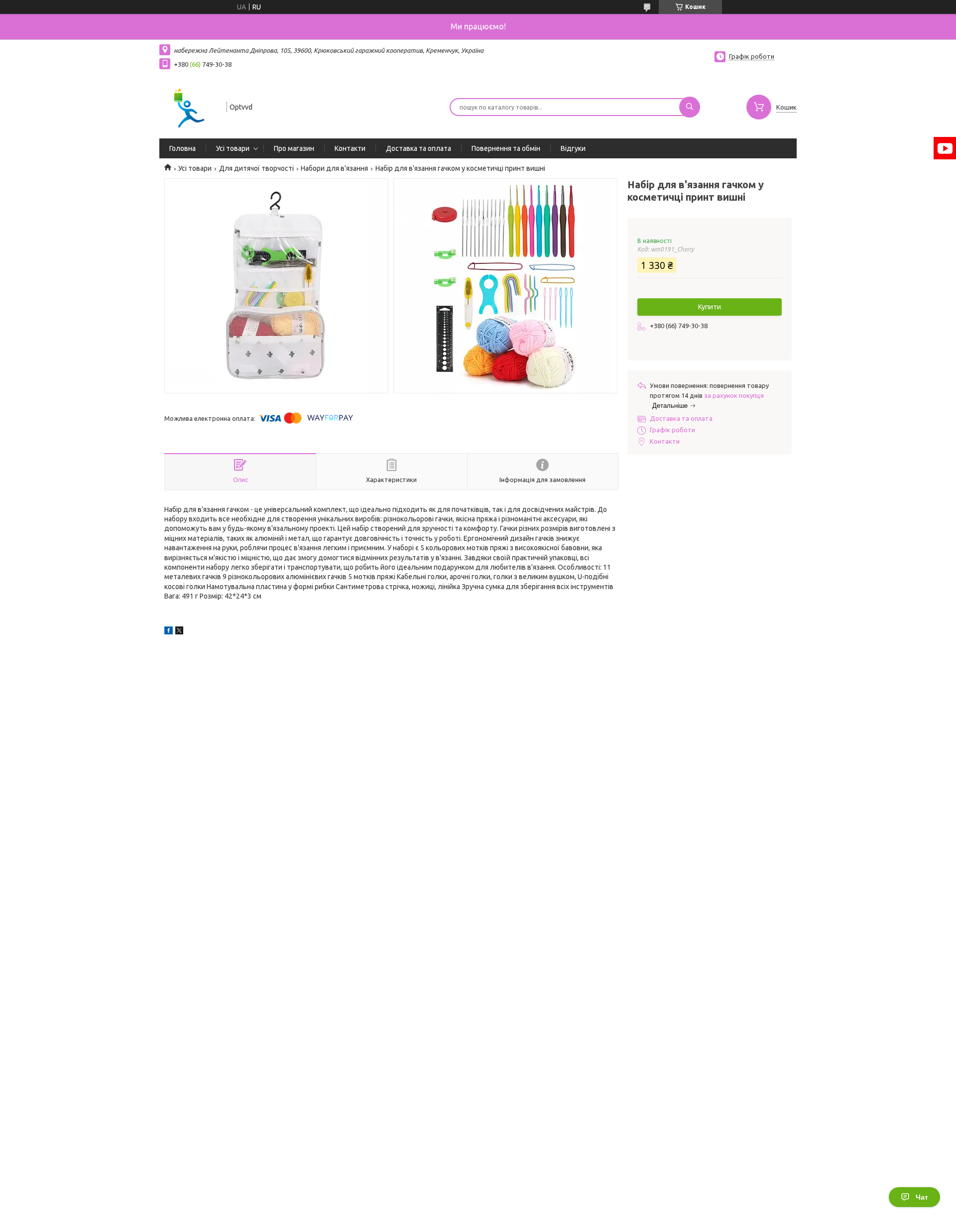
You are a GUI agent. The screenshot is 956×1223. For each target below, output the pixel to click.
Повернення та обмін (506, 148)
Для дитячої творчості (256, 168)
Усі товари (232, 148)
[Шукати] (689, 107)
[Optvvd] (188, 106)
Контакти (350, 148)
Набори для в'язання (334, 168)
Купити (709, 307)
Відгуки (573, 148)
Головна (182, 148)
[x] (179, 632)
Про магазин (294, 148)
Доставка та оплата (418, 148)
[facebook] (168, 632)
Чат (922, 1197)
